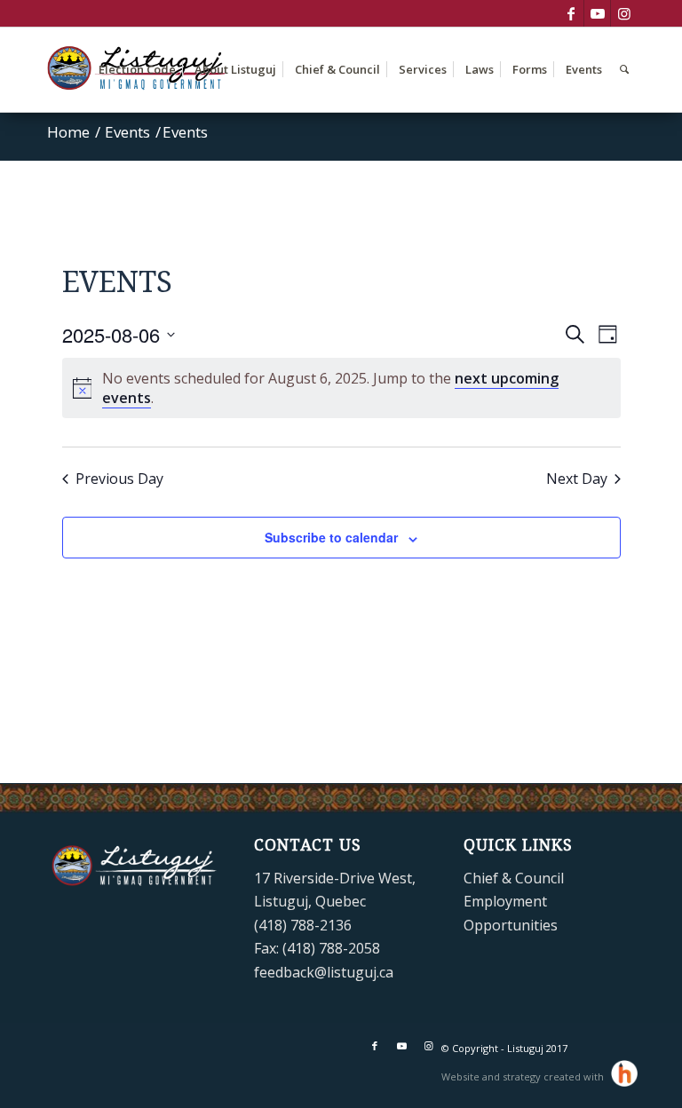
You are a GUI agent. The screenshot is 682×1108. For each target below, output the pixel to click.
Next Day (576, 478)
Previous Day (119, 478)
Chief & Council (514, 878)
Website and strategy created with (524, 1076)
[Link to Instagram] (624, 13)
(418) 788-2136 (303, 925)
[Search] (624, 70)
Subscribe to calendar (331, 537)
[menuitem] (137, 70)
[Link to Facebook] (570, 13)
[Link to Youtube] (597, 13)
